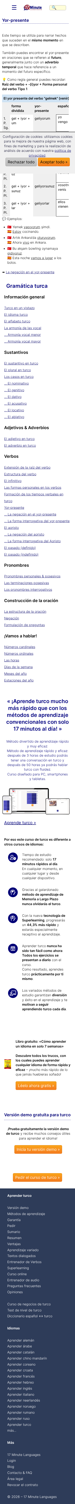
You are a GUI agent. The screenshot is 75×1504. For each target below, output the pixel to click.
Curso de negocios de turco (29, 1304)
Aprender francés (21, 1376)
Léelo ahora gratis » (36, 1085)
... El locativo (14, 410)
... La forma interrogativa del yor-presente (37, 521)
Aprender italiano (20, 1394)
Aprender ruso (18, 1418)
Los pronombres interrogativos (28, 589)
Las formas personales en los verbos (32, 487)
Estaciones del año (19, 680)
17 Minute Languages (23, 1455)
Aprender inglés (19, 1388)
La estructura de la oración (25, 611)
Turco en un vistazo (19, 308)
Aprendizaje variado (23, 1250)
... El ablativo (14, 417)
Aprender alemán (20, 1340)
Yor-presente (14, 507)
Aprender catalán (20, 1352)
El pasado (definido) (20, 548)
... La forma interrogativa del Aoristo (32, 541)
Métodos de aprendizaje (26, 1214)
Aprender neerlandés (23, 1400)
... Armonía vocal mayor (22, 341)
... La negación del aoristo (24, 534)
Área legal (15, 1479)
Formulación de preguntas (24, 625)
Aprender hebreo (20, 1382)
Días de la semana (18, 667)
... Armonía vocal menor (22, 335)
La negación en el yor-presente (30, 272)
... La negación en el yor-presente (30, 514)
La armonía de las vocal (22, 328)
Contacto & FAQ (19, 1473)
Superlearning (18, 1268)
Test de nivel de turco (24, 1310)
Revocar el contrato (22, 1485)
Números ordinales (18, 653)
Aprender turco (19, 1424)
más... (11, 1430)
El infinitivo (12, 481)
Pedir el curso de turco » (37, 1177)
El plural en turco (17, 370)
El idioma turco (16, 314)
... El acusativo (15, 403)
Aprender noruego (21, 1406)
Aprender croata (20, 1370)
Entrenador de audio (23, 1280)
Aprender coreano (21, 1364)
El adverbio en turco (20, 445)
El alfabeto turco (17, 321)
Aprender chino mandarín (27, 1358)
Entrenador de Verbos (24, 1262)
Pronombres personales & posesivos (32, 576)
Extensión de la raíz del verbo (27, 467)
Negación (11, 618)
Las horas (11, 660)
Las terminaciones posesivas (26, 583)
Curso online (17, 1274)
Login (11, 1460)
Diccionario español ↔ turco (29, 1316)
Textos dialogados (21, 1256)
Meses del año (15, 673)
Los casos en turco (19, 377)
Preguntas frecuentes (24, 1286)
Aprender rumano (21, 1412)
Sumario (13, 1232)
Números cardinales (19, 647)
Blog (10, 1466)
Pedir (11, 1226)
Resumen (14, 1238)
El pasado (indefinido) (21, 554)
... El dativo (12, 397)
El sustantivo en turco (21, 363)
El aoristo (11, 528)
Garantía (14, 1220)
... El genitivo (14, 390)
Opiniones (15, 1292)
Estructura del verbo (20, 474)
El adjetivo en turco (19, 439)
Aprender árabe (19, 1346)
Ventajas (14, 1244)
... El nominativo (16, 383)
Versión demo (18, 1208)
